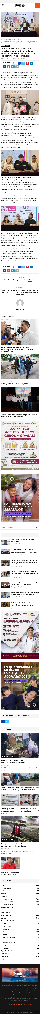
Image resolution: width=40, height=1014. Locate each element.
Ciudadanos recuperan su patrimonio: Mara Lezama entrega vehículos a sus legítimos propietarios (24, 562)
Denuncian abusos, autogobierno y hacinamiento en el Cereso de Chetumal (10, 872)
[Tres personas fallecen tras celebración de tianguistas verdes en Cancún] (20, 829)
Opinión (3, 918)
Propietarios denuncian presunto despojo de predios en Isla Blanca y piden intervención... (10, 810)
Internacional (5, 907)
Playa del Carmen (5, 45)
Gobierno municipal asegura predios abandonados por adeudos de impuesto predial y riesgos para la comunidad (20, 292)
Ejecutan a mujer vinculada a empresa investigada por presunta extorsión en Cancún (10, 789)
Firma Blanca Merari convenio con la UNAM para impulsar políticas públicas (24, 583)
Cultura (3, 885)
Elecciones (4, 896)
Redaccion (5, 58)
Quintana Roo (5, 921)
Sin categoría (5, 953)
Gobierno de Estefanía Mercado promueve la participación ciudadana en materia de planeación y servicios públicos (18, 349)
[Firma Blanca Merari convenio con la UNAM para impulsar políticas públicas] (5, 585)
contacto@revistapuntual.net (22, 1004)
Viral (2, 959)
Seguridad (4, 951)
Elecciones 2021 (7, 899)
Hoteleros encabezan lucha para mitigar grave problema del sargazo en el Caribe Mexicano (19, 415)
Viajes (4, 891)
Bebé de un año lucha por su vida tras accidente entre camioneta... (17, 761)
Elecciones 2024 (8, 904)
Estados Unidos (7, 910)
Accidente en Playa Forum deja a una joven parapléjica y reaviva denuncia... (29, 809)
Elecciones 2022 (8, 902)
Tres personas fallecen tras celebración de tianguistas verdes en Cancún (19, 845)
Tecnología (4, 956)
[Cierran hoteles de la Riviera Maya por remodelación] (5, 542)
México (3, 913)
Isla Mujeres (6, 934)
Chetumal (6, 929)
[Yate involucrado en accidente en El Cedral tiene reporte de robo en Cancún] (29, 779)
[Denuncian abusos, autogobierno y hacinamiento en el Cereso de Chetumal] (10, 863)
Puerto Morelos (7, 943)
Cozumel (5, 932)
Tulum (4, 945)
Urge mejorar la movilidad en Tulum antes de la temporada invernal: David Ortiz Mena (25, 593)
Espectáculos (7, 888)
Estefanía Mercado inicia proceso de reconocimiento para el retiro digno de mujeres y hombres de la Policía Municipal (24, 551)
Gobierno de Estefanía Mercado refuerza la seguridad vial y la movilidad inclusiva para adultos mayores (24, 573)
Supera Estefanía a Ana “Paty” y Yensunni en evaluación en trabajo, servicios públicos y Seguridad (19, 383)
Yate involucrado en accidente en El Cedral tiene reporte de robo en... (29, 789)
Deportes (4, 893)
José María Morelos (9, 937)
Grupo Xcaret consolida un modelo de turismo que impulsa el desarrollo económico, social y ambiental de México (23, 604)
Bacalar (5, 923)
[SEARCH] (37, 528)
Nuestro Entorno (6, 915)
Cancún (5, 926)
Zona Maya (6, 948)
